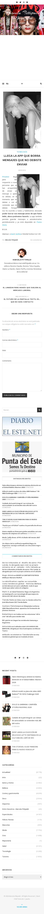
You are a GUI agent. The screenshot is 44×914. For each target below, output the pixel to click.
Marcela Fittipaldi (11, 240)
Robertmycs (8, 614)
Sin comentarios (36, 240)
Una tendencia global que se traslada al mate (20, 636)
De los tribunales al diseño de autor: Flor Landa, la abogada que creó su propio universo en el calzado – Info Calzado (21, 565)
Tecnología (22, 152)
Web (4, 350)
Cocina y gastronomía (10, 793)
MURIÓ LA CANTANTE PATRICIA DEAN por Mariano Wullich (20, 576)
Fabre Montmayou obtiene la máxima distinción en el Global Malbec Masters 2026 (21, 486)
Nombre (6, 330)
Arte (4, 777)
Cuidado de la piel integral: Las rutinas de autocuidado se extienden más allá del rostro (19, 504)
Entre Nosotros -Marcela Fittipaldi (15, 809)
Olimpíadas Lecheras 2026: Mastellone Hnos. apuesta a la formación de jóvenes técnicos (21, 608)
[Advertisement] (22, 57)
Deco (4, 798)
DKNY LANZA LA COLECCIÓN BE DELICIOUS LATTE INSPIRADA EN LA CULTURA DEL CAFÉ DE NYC (20, 512)
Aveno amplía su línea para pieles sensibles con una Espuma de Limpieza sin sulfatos (21, 532)
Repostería (6, 841)
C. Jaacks (27, 899)
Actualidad (6, 772)
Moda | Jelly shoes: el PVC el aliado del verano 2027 (21, 537)
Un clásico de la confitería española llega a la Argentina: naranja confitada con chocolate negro (21, 544)
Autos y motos (8, 783)
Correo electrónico (10, 340)
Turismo (5, 856)
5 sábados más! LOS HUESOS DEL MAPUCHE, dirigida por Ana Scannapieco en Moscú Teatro (21, 628)
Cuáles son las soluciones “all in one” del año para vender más (21, 615)
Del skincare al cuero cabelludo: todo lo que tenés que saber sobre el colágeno (20, 587)
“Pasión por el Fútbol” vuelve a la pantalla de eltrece (22, 525)
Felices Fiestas (8, 819)
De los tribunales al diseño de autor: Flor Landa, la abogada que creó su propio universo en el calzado (21, 570)
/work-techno (15, 234)
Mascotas (6, 825)
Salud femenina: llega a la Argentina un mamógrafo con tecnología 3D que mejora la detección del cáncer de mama (20, 594)
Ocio (4, 835)
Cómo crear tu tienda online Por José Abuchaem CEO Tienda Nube (21, 601)
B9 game (6, 620)
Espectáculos (7, 814)
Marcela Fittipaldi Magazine (22, 15)
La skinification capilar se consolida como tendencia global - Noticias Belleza (21, 582)
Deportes (6, 804)
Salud (4, 846)
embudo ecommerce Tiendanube (17, 635)
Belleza (5, 788)
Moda (4, 830)
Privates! (5, 177)
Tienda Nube (8, 600)
